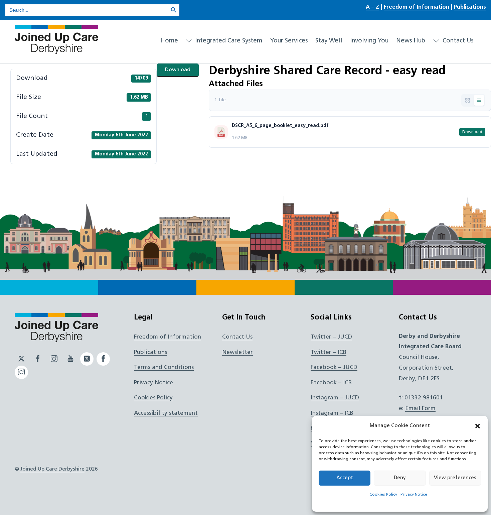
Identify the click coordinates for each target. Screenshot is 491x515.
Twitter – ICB (328, 352)
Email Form (420, 408)
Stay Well (328, 41)
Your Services (289, 41)
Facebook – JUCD (334, 367)
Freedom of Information (416, 7)
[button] (477, 426)
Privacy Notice (413, 495)
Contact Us (457, 41)
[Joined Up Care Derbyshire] (56, 51)
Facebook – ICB (331, 383)
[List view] (479, 100)
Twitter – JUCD (331, 337)
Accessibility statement (166, 413)
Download (177, 70)
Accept (344, 478)
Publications (470, 7)
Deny (400, 478)
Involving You (369, 41)
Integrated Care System (227, 41)
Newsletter (237, 352)
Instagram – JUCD (335, 398)
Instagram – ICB (332, 413)
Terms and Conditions (164, 367)
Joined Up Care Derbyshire (52, 469)
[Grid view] (467, 100)
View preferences (455, 478)
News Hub (410, 41)
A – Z (372, 7)
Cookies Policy (383, 495)
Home (169, 41)
